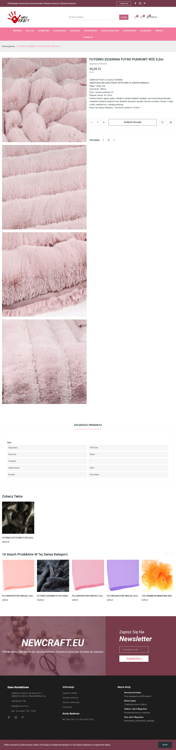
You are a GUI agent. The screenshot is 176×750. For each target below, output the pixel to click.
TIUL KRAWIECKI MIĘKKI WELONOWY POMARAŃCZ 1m (158, 596)
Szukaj (124, 17)
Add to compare (170, 122)
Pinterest (113, 140)
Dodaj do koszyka (132, 122)
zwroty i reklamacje (71, 702)
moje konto (67, 707)
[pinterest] (144, 3)
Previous (166, 553)
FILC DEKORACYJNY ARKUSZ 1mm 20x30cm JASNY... (18, 596)
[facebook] (135, 3)
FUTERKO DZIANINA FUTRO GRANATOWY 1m (53, 596)
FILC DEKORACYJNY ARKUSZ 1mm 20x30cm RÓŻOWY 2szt (88, 596)
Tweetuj (108, 140)
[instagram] (140, 3)
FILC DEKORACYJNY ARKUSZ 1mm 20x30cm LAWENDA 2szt (123, 596)
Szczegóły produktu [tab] (88, 425)
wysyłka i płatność (70, 698)
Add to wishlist (162, 122)
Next (171, 553)
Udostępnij (103, 140)
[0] (135, 17)
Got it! (165, 745)
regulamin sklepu (70, 693)
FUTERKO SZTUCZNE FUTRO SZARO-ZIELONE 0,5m (18, 538)
